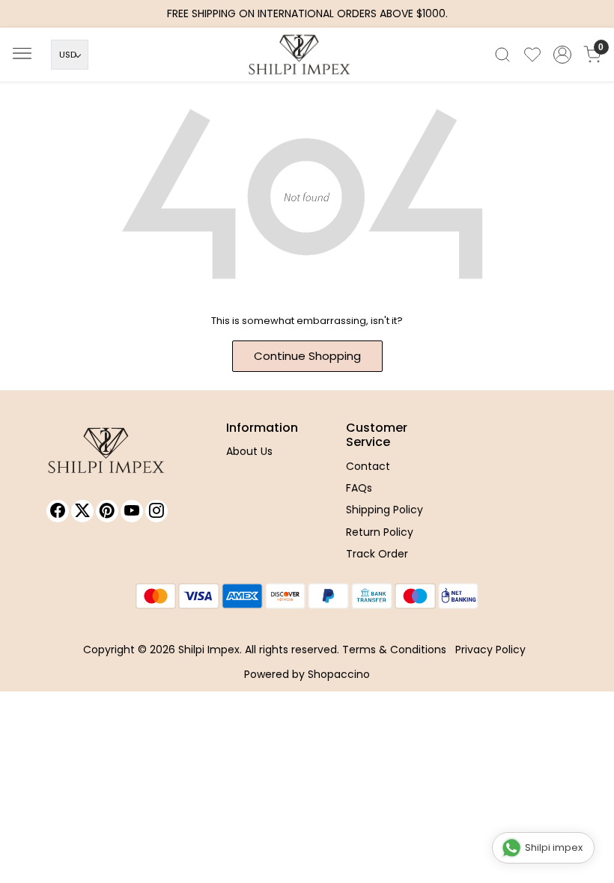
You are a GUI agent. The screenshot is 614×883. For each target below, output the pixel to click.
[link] (502, 55)
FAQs (359, 487)
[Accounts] (562, 55)
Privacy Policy (490, 649)
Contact (368, 466)
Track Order (377, 553)
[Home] (307, 58)
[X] (82, 511)
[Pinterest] (107, 511)
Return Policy (379, 532)
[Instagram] (156, 511)
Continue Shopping (307, 356)
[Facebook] (57, 511)
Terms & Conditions (394, 649)
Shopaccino (339, 674)
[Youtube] (132, 511)
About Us (249, 451)
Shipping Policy (384, 509)
